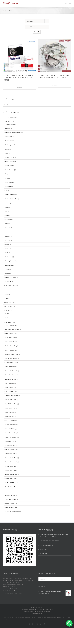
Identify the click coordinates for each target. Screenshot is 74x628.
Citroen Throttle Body (10, 362)
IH (5, 318)
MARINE (6, 294)
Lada (6, 215)
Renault (7, 248)
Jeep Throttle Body (10, 412)
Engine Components (10, 161)
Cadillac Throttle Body (11, 346)
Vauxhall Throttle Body (11, 507)
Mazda (7, 224)
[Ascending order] (47, 21)
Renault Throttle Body (11, 483)
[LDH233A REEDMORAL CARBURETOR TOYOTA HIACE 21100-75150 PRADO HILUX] (19, 55)
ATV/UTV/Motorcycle (9, 117)
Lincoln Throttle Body (11, 433)
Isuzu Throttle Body (10, 408)
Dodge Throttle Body (10, 379)
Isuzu (6, 207)
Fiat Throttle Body (10, 383)
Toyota (7, 273)
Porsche (7, 244)
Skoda (6, 252)
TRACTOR (6, 311)
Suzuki (7, 269)
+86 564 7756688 (11, 586)
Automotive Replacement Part (13, 132)
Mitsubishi (7, 228)
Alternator (8, 128)
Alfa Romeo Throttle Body (12, 329)
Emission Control (9, 157)
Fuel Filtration (9, 182)
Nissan (7, 232)
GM (6, 190)
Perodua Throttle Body (11, 458)
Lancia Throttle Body (10, 424)
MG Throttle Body (9, 441)
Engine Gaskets (9, 165)
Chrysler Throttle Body (11, 358)
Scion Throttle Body (10, 491)
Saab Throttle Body (10, 487)
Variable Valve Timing (10, 277)
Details (20, 87)
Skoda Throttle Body (10, 499)
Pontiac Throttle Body (11, 470)
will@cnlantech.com (12, 591)
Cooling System (9, 145)
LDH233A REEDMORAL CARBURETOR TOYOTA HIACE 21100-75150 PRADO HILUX (18, 77)
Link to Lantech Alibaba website (14, 593)
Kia (6, 211)
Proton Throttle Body (10, 478)
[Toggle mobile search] (66, 4)
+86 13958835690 (12, 589)
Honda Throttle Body (10, 400)
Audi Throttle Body (10, 333)
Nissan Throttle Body (10, 449)
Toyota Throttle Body (10, 503)
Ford (6, 178)
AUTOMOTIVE (7, 121)
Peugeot (7, 240)
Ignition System (9, 203)
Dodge (7, 153)
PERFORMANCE (8, 302)
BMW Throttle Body (10, 337)
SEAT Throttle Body (10, 495)
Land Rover (8, 219)
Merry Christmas (44, 549)
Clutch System (9, 141)
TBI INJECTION (44, 553)
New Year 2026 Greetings (46, 545)
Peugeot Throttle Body (11, 462)
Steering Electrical (10, 261)
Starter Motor (8, 257)
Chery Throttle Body (10, 350)
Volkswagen (8, 282)
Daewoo (7, 149)
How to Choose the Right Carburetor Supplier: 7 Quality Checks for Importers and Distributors (54, 536)
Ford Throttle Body (10, 387)
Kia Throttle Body (9, 416)
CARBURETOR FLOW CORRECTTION (49, 541)
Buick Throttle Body (10, 342)
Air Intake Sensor (9, 124)
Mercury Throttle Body (11, 437)
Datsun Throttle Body (10, 375)
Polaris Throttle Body (10, 466)
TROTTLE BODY (8, 322)
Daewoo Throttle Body (11, 371)
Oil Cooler (8, 236)
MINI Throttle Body (10, 445)
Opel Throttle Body (10, 453)
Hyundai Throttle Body (11, 404)
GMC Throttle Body (10, 391)
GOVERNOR (7, 290)
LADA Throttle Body (10, 420)
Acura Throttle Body (10, 325)
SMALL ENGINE (8, 306)
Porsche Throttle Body (11, 474)
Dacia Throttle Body (10, 366)
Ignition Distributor (10, 195)
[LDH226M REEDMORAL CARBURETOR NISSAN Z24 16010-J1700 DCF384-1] (54, 55)
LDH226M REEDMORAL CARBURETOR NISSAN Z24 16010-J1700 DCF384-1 (54, 76)
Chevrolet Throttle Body (11, 354)
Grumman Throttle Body (11, 395)
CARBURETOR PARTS (9, 286)
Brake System (8, 136)
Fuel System (8, 186)
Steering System (9, 265)
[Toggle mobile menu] (70, 4)
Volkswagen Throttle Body (12, 512)
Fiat (6, 174)
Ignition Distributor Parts (11, 199)
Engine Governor (9, 170)
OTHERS (6, 298)
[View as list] (38, 31)
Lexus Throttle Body (10, 429)
